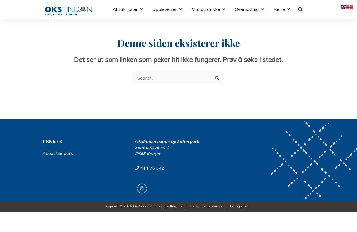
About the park (57, 153)
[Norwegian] (350, 7)
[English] (344, 7)
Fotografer (240, 206)
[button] (300, 9)
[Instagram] (142, 188)
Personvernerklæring (206, 206)
